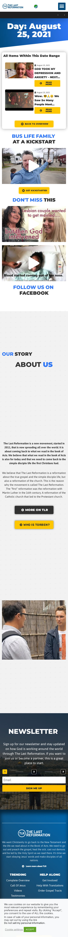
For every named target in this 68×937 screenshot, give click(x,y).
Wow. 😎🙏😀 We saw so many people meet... (46, 100)
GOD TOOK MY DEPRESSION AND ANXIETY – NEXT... (47, 73)
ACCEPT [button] (30, 929)
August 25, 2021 (43, 65)
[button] (62, 6)
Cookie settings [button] (14, 929)
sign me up (34, 788)
